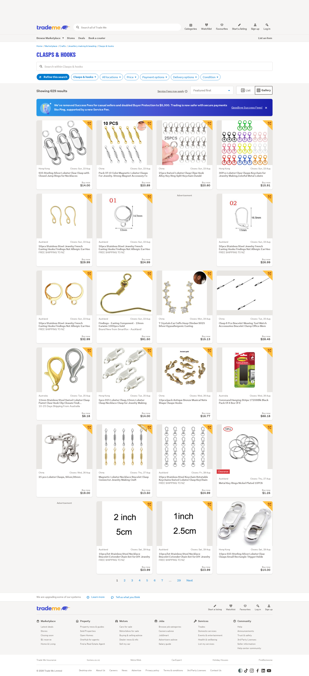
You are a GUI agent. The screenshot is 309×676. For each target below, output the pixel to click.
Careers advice (166, 631)
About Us (100, 670)
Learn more (98, 597)
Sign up (255, 28)
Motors (123, 621)
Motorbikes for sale (129, 631)
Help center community (249, 648)
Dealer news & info (128, 639)
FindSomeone (266, 660)
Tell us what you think (127, 597)
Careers (113, 670)
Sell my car (124, 643)
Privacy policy (152, 670)
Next (190, 580)
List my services (206, 643)
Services (203, 621)
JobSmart (164, 635)
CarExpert (177, 660)
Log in (267, 28)
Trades (201, 626)
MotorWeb (136, 660)
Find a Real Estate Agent (92, 643)
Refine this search (55, 77)
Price (130, 77)
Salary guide (165, 643)
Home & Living (48, 643)
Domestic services (207, 631)
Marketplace (51, 46)
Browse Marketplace (48, 38)
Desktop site (85, 670)
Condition (209, 77)
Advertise (136, 670)
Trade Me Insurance (46, 660)
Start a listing (215, 609)
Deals (81, 38)
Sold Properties (88, 631)
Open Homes (86, 635)
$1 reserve (46, 639)
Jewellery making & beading (82, 46)
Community (244, 621)
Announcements (245, 631)
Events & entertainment (210, 635)
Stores (71, 38)
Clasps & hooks (106, 46)
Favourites (245, 609)
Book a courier (97, 38)
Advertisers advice (168, 639)
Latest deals (47, 626)
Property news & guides (92, 626)
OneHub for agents (89, 639)
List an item (265, 38)
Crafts (63, 46)
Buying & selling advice (130, 635)
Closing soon (47, 635)
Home (39, 46)
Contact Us (215, 670)
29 (179, 580)
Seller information (246, 643)
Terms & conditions (173, 670)
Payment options (153, 77)
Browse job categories (170, 626)
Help (239, 626)
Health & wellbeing (207, 639)
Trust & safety (244, 635)
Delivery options (184, 77)
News (124, 670)
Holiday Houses (220, 660)
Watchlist (231, 609)
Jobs (161, 621)
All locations (110, 77)
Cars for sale (125, 626)
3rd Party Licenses (246, 639)
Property (85, 621)
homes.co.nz (93, 660)
